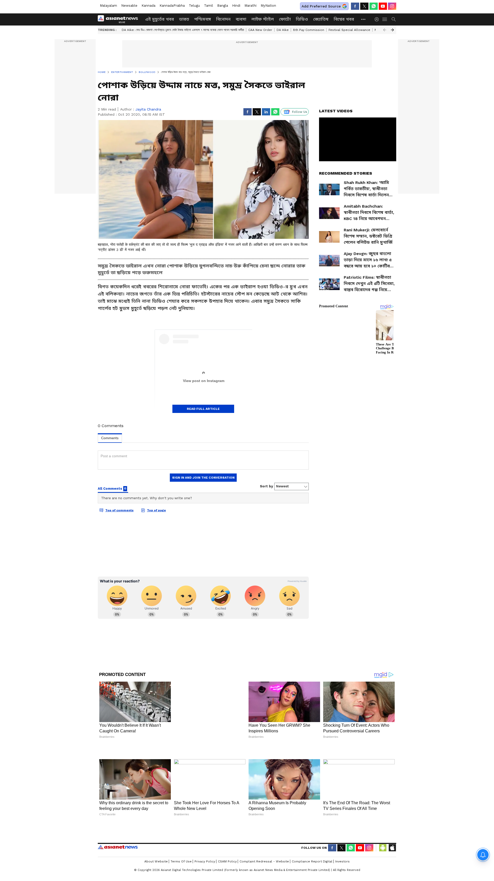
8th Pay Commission (308, 30)
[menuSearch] (394, 19)
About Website (156, 844)
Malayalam (108, 5)
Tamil (208, 5)
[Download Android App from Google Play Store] (383, 830)
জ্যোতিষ (321, 19)
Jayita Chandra (148, 109)
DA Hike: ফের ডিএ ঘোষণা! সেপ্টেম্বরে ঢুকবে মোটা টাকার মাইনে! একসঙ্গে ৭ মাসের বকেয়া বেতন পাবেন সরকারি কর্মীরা (183, 30)
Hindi (236, 5)
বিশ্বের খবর (344, 19)
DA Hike (283, 30)
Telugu (194, 5)
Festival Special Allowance (349, 30)
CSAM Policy (227, 844)
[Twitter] (364, 6)
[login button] (378, 19)
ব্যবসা (241, 19)
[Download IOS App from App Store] (392, 830)
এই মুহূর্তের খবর (159, 19)
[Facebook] (355, 6)
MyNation (268, 5)
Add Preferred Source (321, 6)
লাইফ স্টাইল (262, 19)
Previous (385, 30)
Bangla (222, 5)
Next (392, 30)
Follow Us (299, 112)
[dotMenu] (363, 19)
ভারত (184, 19)
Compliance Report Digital (312, 844)
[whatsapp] (373, 6)
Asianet (118, 830)
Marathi (250, 5)
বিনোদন (223, 19)
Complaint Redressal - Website (264, 844)
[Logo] (120, 19)
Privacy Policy (205, 844)
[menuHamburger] (384, 19)
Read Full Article (203, 409)
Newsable (129, 5)
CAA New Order (260, 30)
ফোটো (285, 19)
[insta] (392, 6)
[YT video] (383, 6)
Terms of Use (181, 844)
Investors (342, 844)
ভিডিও (302, 19)
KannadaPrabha (172, 5)
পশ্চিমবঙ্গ (202, 19)
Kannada (148, 5)
